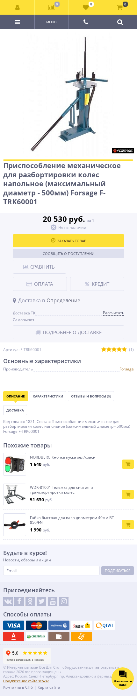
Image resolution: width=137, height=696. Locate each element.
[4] (119, 350)
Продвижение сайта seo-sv (26, 680)
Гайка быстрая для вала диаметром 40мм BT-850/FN (72, 520)
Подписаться (118, 570)
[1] (103, 350)
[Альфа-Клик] (13, 636)
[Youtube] (52, 601)
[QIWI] (104, 625)
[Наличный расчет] (58, 636)
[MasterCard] (36, 625)
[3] (114, 350)
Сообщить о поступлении (68, 253)
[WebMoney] (58, 625)
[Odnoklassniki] (30, 601)
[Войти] (17, 7)
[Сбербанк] (36, 636)
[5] (124, 350)
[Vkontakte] (8, 601)
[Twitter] (41, 601)
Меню (51, 22)
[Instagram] (63, 601)
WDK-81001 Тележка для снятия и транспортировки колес (61, 490)
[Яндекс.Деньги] (81, 625)
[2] (109, 350)
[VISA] (13, 625)
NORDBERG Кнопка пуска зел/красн (63, 457)
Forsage (126, 369)
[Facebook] (19, 601)
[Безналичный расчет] (81, 636)
